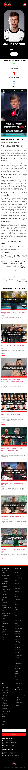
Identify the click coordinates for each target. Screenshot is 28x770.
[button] (21, 4)
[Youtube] (24, 4)
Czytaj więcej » (4, 355)
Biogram (14, 54)
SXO (24, 767)
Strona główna (11, 560)
